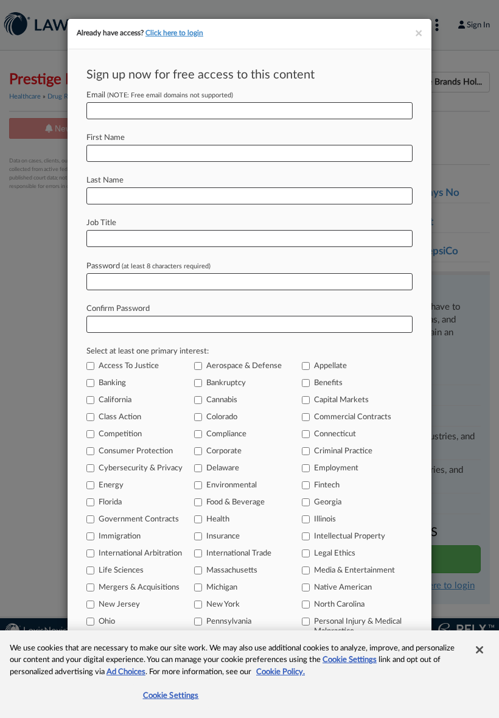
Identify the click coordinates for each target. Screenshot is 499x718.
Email (159, 95)
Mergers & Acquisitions (139, 587)
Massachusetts (231, 570)
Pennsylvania (228, 622)
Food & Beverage (235, 502)
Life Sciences (121, 570)
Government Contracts (139, 519)
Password (148, 266)
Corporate (224, 451)
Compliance (226, 434)
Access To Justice (129, 366)
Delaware (222, 468)
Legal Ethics (334, 553)
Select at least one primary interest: (147, 351)
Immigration (120, 536)
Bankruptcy (226, 383)
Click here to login (174, 33)
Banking (112, 383)
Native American (343, 587)
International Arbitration (140, 553)
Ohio (107, 622)
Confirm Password (118, 309)
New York (223, 604)
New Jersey (119, 604)
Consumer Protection (136, 451)
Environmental (231, 485)
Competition (120, 434)
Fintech (327, 485)
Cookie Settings (350, 660)
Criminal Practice (343, 451)
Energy (111, 485)
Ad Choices (125, 672)
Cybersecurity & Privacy (141, 468)
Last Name (105, 180)
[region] (249, 674)
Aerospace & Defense (244, 366)
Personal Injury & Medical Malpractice (358, 626)
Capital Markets (341, 400)
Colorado (221, 417)
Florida (110, 502)
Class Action (120, 417)
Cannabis (221, 400)
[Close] (479, 649)
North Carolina (339, 604)
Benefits (328, 383)
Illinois (325, 519)
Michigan (221, 587)
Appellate (330, 366)
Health (217, 519)
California (115, 400)
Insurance (223, 536)
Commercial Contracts (352, 417)
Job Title (101, 223)
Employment (336, 468)
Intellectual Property (349, 536)
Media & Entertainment (354, 570)
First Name (105, 138)
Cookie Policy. (280, 672)
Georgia (327, 502)
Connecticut (335, 434)
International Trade (238, 553)
